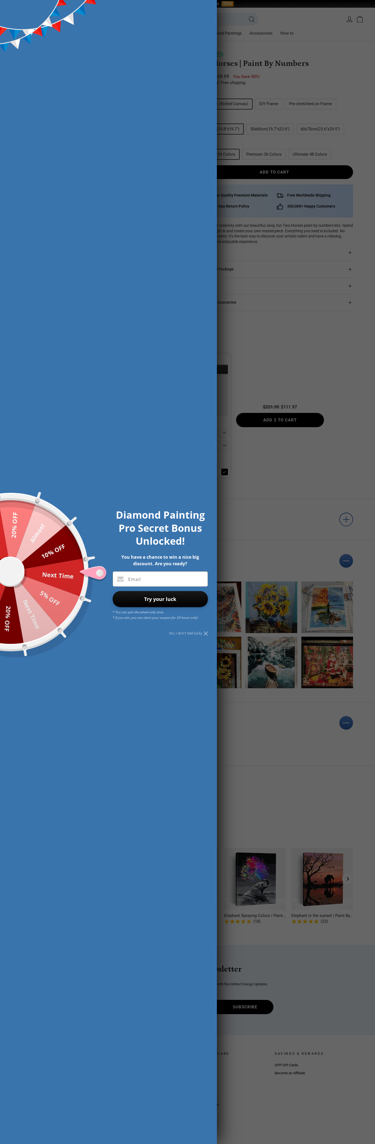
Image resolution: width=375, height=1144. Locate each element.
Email (134, 579)
